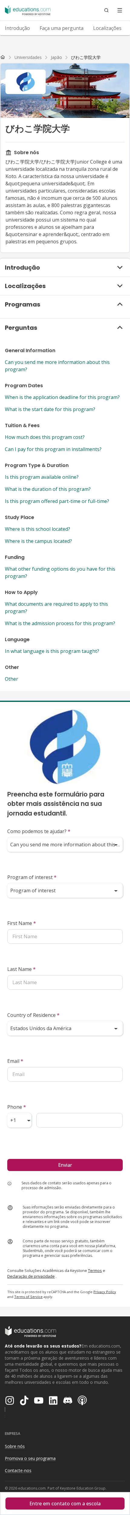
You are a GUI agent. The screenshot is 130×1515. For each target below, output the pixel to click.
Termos (95, 1270)
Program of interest (32, 877)
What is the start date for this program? (50, 409)
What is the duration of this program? (48, 489)
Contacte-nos (18, 1470)
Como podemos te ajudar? (38, 831)
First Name (21, 923)
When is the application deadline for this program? (62, 397)
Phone (16, 1107)
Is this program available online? (42, 477)
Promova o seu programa (30, 1458)
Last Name (21, 969)
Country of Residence (33, 1015)
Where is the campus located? (38, 541)
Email (15, 1061)
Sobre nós (15, 1446)
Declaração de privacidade (31, 1276)
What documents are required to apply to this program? (56, 608)
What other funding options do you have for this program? (60, 572)
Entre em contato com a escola (65, 1503)
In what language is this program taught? (52, 651)
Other (11, 679)
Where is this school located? (37, 529)
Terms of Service (28, 1296)
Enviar (65, 1165)
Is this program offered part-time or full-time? (57, 501)
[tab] (17, 28)
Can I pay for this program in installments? (53, 449)
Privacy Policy (104, 1292)
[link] (86, 57)
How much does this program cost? (45, 437)
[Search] (106, 10)
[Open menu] (119, 10)
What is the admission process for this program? (60, 623)
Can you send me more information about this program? (57, 366)
